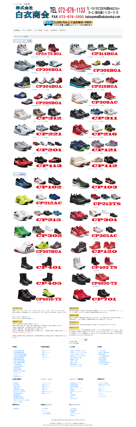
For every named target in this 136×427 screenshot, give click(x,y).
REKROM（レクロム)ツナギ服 (77, 356)
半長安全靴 (16, 388)
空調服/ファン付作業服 (19, 371)
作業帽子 (72, 390)
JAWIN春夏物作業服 (19, 352)
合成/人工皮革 (73, 398)
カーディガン (102, 395)
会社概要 (72, 412)
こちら (28, 317)
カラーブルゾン (17, 373)
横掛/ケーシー (102, 390)
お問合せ (72, 415)
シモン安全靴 (102, 350)
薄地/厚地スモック (18, 376)
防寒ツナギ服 (73, 362)
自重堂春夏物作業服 (19, 359)
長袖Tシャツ (45, 388)
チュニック (101, 388)
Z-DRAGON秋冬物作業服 (20, 354)
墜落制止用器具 (74, 386)
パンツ (43, 359)
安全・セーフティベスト (76, 388)
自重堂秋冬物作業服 (19, 357)
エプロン (16, 374)
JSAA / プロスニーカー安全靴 (21, 400)
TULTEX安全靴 (102, 357)
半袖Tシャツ (45, 390)
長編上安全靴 (17, 386)
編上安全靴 (16, 384)
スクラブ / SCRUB (103, 383)
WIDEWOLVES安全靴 (104, 362)
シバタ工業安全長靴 (104, 356)
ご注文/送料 (73, 408)
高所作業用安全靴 (18, 393)
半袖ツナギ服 (73, 361)
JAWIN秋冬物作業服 (19, 350)
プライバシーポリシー (76, 413)
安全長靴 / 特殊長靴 (19, 398)
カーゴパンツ (45, 357)
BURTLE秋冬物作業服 (19, 361)
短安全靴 (16, 383)
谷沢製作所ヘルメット (76, 383)
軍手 (71, 393)
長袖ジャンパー (46, 350)
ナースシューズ (102, 396)
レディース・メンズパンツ (105, 391)
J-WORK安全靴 (102, 361)
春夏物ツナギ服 (74, 359)
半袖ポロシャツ (46, 386)
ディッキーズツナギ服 (76, 366)
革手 (71, 396)
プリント (44, 410)
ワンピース (101, 386)
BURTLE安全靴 (102, 359)
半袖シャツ (45, 356)
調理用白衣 (16, 408)
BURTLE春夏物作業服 (19, 362)
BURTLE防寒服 (17, 369)
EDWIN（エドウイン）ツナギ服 (78, 352)
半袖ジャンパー (46, 352)
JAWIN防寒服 (17, 364)
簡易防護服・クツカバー (76, 364)
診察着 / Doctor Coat (104, 384)
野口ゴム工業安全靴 (104, 352)
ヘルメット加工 (46, 412)
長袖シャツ (45, 354)
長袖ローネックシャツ (47, 391)
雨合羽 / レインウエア (76, 391)
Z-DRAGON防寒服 (18, 366)
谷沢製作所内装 (74, 384)
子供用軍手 (73, 395)
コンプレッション (46, 383)
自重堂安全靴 (102, 354)
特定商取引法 (73, 410)
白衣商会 (17, 30)
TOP (16, 36)
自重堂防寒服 (17, 367)
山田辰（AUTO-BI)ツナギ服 (77, 350)
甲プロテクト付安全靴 (19, 391)
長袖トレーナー (46, 393)
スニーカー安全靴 (18, 401)
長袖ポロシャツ (46, 384)
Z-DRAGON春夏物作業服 (20, 356)
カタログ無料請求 (46, 413)
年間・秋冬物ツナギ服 (76, 357)
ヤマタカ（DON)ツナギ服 (76, 354)
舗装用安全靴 (17, 395)
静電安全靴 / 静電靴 (19, 390)
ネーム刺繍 (45, 408)
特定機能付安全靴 (18, 396)
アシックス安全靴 (103, 364)
